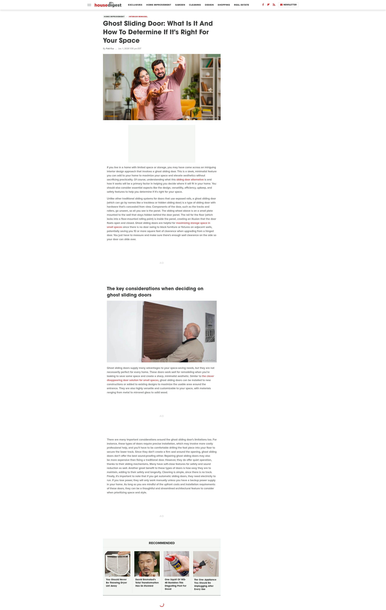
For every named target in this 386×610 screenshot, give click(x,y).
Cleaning (195, 4)
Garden (180, 4)
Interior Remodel (138, 16)
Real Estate (241, 4)
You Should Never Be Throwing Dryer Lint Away (116, 583)
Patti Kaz (110, 48)
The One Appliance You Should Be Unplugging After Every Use (205, 585)
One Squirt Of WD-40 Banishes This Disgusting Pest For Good (175, 584)
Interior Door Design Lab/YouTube (201, 360)
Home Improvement (158, 4)
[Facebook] (263, 5)
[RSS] (274, 5)
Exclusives (135, 4)
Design (209, 4)
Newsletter (290, 4)
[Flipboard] (268, 5)
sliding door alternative (190, 179)
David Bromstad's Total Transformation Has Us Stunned (147, 583)
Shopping (224, 4)
